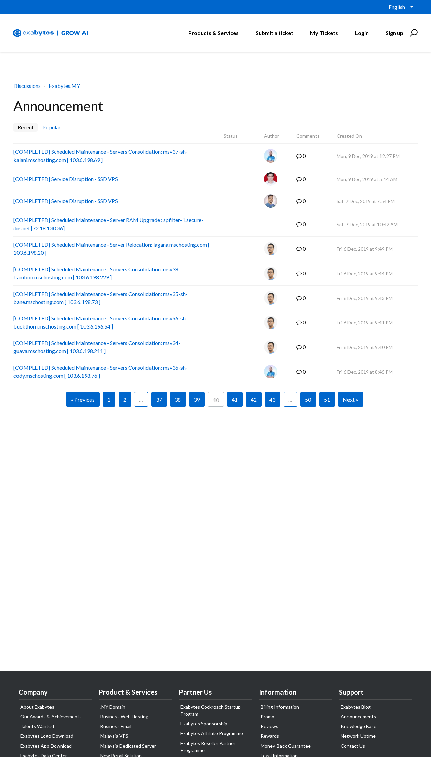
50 (308, 399)
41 (235, 399)
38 (178, 399)
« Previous (83, 399)
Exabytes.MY (64, 85)
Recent (26, 127)
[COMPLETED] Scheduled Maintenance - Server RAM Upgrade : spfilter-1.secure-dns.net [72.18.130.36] (108, 224)
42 (254, 399)
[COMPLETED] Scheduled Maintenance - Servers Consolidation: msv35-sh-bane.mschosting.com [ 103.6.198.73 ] (100, 297)
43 (272, 399)
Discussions (27, 85)
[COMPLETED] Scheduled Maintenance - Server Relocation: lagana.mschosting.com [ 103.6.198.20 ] (111, 248)
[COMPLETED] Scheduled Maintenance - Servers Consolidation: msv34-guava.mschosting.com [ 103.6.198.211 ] (96, 347)
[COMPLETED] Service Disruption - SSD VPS (65, 179)
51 (327, 399)
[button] (413, 33)
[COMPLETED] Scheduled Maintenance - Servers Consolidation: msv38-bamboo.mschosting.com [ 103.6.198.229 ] (96, 273)
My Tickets (324, 33)
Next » (350, 399)
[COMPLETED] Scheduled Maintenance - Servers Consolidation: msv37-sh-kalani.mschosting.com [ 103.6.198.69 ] (100, 155)
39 (197, 399)
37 (159, 399)
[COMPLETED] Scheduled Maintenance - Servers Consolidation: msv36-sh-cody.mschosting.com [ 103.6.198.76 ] (100, 371)
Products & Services (213, 33)
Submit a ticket (274, 33)
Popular (51, 127)
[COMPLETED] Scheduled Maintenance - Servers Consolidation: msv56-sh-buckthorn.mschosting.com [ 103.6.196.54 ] (100, 322)
